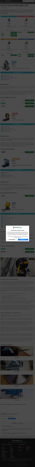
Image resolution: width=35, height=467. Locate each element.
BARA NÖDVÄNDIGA (12, 239)
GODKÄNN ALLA (23, 239)
